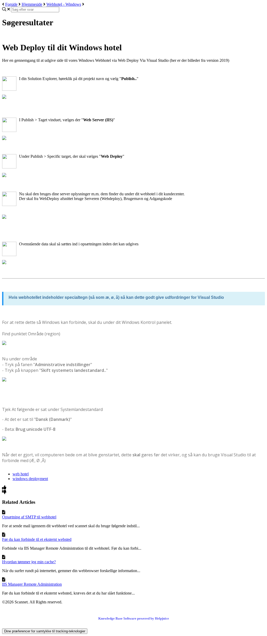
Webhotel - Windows (63, 4)
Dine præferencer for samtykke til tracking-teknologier (44, 631)
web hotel (21, 474)
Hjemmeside (32, 4)
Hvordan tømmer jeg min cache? (29, 562)
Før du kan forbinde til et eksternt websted (36, 539)
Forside (11, 4)
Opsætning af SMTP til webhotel (29, 517)
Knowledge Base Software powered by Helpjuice (133, 618)
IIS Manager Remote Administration (32, 584)
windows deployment (30, 478)
